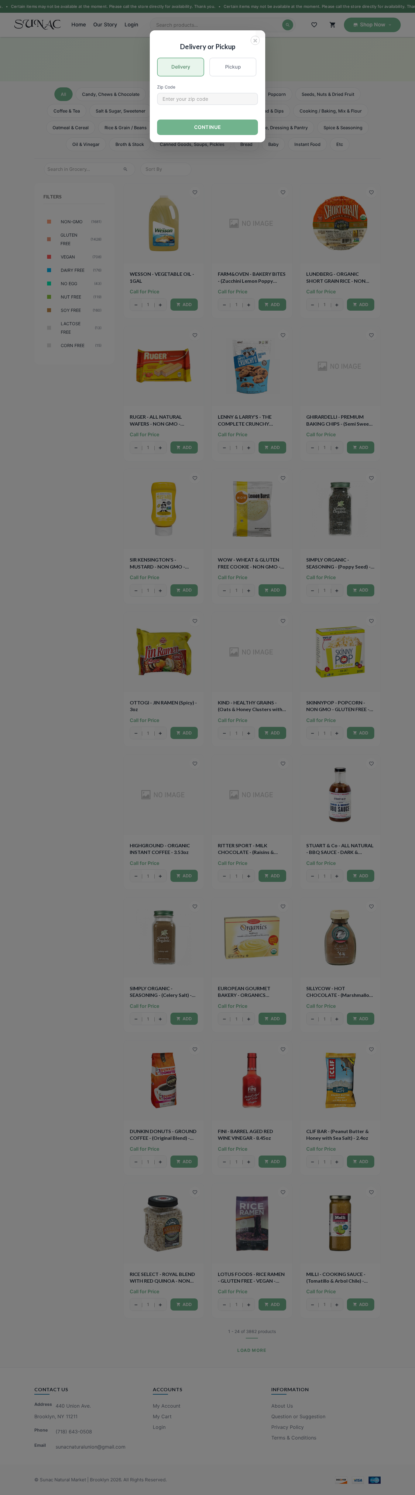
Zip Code (166, 86)
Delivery (180, 67)
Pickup (233, 67)
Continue (207, 127)
